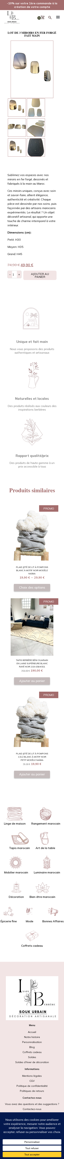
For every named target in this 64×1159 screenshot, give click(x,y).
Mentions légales (32, 1075)
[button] (58, 17)
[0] (44, 17)
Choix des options (32, 587)
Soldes (32, 1060)
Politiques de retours (32, 1091)
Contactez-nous (32, 1109)
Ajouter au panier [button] (32, 681)
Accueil (32, 1032)
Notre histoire (32, 1037)
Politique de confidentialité (32, 1086)
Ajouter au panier (40, 275)
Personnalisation (32, 1042)
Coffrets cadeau (32, 1052)
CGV (32, 1080)
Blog (32, 1047)
